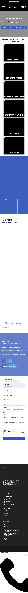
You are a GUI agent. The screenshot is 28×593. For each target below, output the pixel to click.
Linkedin (5, 515)
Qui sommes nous (8, 496)
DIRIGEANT (14, 152)
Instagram (6, 513)
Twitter (5, 512)
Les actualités (7, 501)
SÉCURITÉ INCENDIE (14, 115)
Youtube (5, 516)
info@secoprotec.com (7, 478)
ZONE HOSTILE (14, 59)
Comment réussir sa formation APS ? (12, 530)
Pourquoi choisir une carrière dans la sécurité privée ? (14, 537)
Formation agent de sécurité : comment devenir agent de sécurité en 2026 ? (14, 523)
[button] (2, 21)
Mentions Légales (7, 498)
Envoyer (25, 555)
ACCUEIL (3, 6)
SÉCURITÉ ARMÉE (14, 78)
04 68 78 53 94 (6, 476)
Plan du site (6, 502)
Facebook (6, 510)
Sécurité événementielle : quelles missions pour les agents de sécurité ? (14, 534)
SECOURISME (14, 134)
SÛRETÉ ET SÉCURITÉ (14, 96)
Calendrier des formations (9, 504)
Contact (5, 499)
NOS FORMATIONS (13, 6)
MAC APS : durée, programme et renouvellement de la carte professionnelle (14, 527)
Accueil (5, 494)
